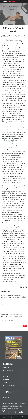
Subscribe (6, 367)
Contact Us (6, 382)
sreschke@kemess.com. (10, 281)
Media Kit (6, 379)
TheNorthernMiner (9, 395)
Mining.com (6, 398)
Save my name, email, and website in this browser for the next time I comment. (12, 315)
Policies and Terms (9, 385)
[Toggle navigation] (25, 1)
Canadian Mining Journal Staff (5, 36)
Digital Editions (8, 370)
